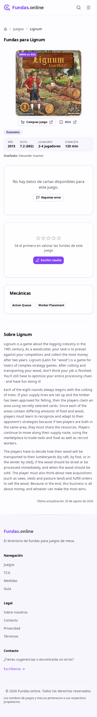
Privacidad (12, 628)
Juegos (18, 29)
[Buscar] (78, 7)
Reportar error (51, 197)
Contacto (11, 620)
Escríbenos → (14, 669)
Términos (11, 636)
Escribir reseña (51, 260)
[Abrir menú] (88, 7)
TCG (7, 572)
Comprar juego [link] (36, 122)
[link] (48, 83)
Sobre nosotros (16, 612)
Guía (7, 588)
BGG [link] (68, 122)
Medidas (10, 580)
